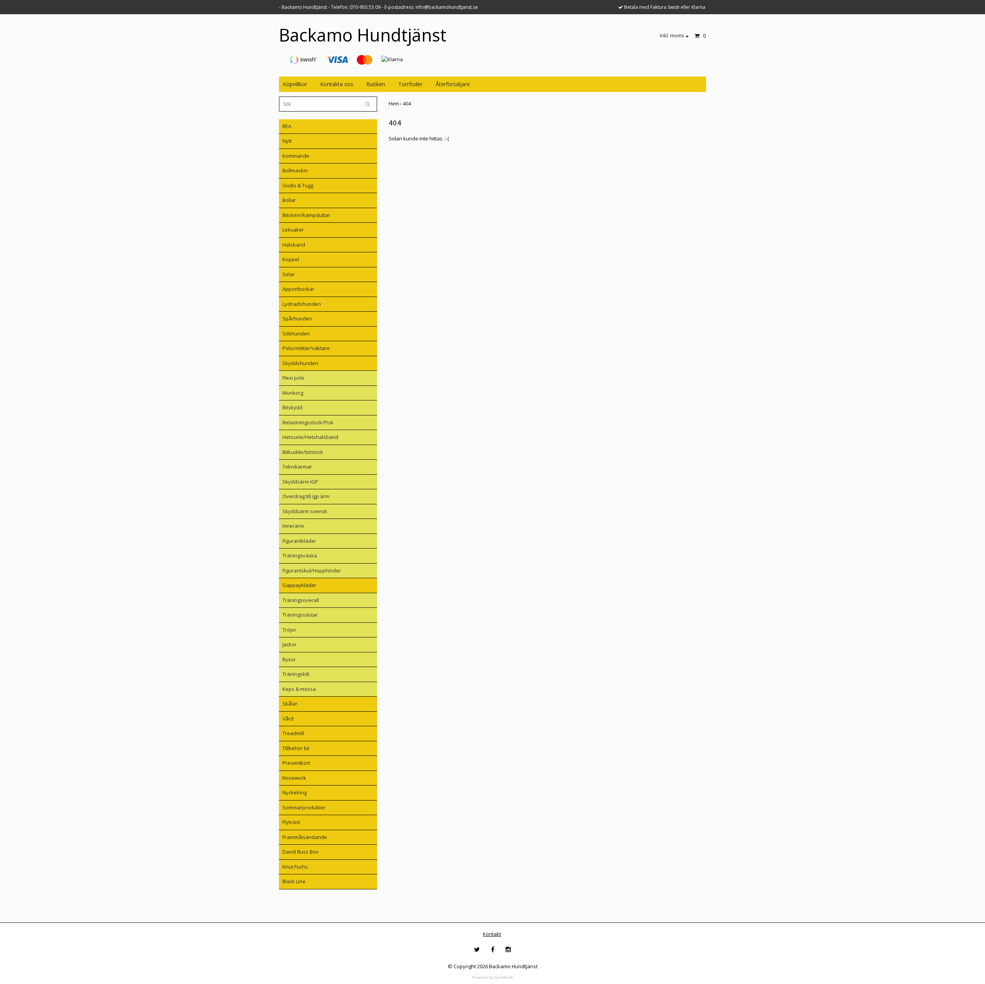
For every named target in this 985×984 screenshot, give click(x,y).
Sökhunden (296, 333)
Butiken (375, 84)
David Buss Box (300, 851)
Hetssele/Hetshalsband (310, 437)
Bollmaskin (295, 170)
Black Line (294, 881)
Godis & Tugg (297, 185)
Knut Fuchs (295, 866)
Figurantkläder (299, 540)
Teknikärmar (297, 466)
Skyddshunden (300, 363)
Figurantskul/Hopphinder (311, 570)
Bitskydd (292, 407)
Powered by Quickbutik (492, 977)
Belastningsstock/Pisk (308, 422)
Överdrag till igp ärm (305, 496)
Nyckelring (294, 792)
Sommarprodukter (304, 807)
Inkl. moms (673, 35)
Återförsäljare (453, 84)
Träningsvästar (300, 614)
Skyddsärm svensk (304, 511)
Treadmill (293, 733)
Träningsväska (299, 555)
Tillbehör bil (295, 748)
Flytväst (291, 822)
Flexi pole (293, 377)
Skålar (289, 703)
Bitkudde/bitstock (302, 452)
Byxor (289, 659)
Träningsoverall (300, 600)
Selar (288, 274)
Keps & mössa (299, 688)
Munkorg (292, 392)
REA (286, 126)
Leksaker (293, 229)
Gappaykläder (299, 585)
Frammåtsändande (304, 837)
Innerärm (293, 525)
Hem (396, 103)
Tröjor (289, 629)
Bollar (289, 200)
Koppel (290, 259)
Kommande (295, 155)
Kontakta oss (336, 84)
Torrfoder (410, 84)
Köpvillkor (295, 84)
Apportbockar (298, 288)
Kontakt (492, 934)
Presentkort (296, 762)
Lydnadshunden (301, 303)
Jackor (289, 644)
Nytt (287, 140)
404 (407, 103)
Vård (288, 718)
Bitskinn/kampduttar (306, 215)
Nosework (294, 777)
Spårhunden (297, 318)
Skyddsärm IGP (300, 481)
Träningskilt (295, 673)
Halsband (293, 244)
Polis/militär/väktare (306, 348)
